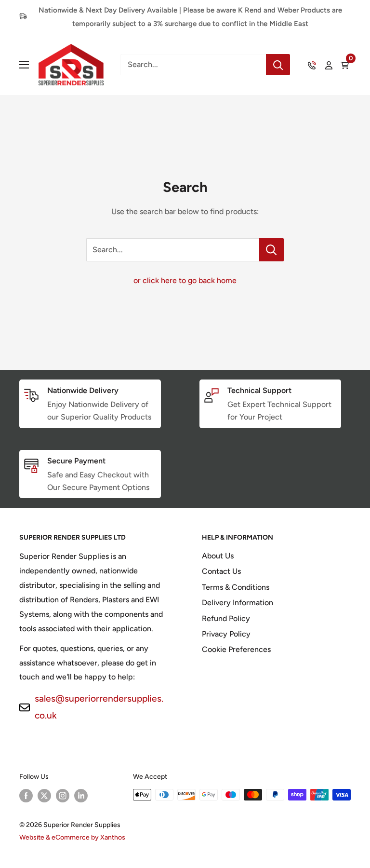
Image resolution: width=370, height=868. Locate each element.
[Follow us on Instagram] (62, 795)
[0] (345, 64)
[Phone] (312, 64)
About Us (218, 555)
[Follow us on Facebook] (26, 795)
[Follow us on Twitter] (44, 795)
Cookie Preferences (236, 649)
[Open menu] (24, 64)
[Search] (278, 64)
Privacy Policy (226, 633)
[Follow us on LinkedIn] (81, 795)
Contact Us (221, 571)
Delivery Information (237, 602)
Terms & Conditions (235, 587)
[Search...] (271, 249)
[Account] (329, 64)
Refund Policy (226, 618)
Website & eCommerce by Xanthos (72, 837)
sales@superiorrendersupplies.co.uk (99, 707)
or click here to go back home (185, 280)
